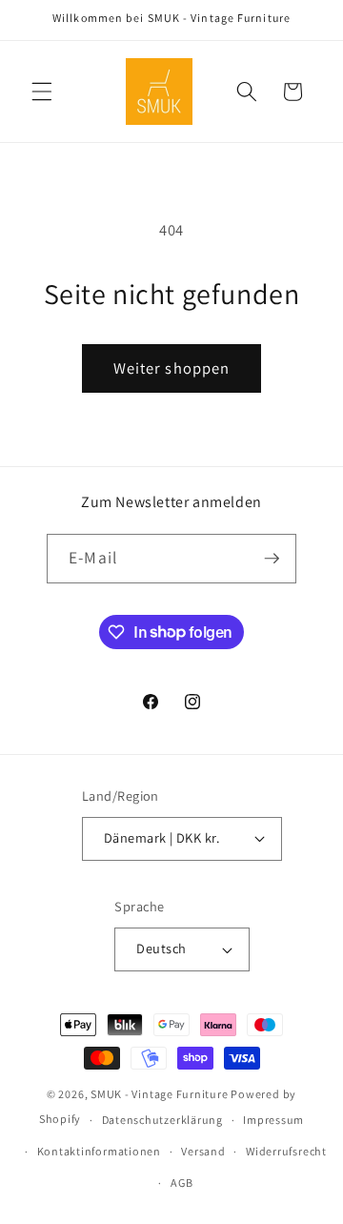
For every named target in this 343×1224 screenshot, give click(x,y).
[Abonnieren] (271, 558)
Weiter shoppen (171, 367)
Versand (203, 1151)
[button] (42, 91)
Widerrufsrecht (286, 1151)
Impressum (273, 1119)
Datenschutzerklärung (162, 1119)
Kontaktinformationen (99, 1151)
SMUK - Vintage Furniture (159, 1094)
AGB (181, 1182)
